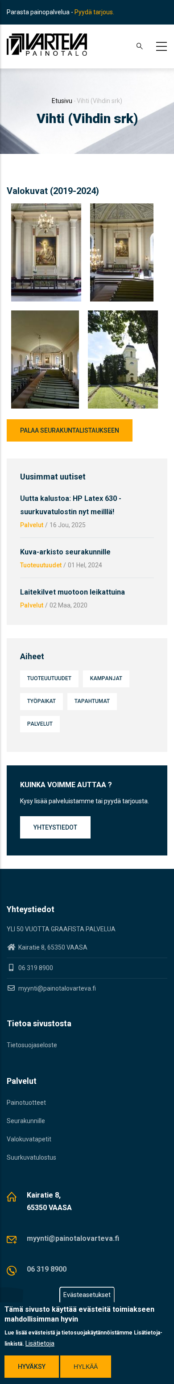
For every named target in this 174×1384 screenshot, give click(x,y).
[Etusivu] (47, 45)
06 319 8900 (46, 1269)
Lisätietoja (39, 1343)
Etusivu (62, 100)
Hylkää (86, 1366)
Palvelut (31, 525)
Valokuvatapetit (29, 1139)
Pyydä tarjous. (94, 12)
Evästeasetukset (87, 1294)
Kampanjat (106, 678)
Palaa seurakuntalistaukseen (69, 430)
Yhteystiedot (55, 827)
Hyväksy (32, 1366)
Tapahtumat (92, 701)
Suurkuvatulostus (31, 1157)
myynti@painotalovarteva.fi (56, 988)
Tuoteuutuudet (41, 565)
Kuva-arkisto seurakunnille (65, 552)
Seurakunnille (26, 1120)
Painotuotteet (26, 1102)
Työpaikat (41, 701)
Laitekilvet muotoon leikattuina (72, 592)
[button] (46, 208)
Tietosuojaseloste (32, 1045)
